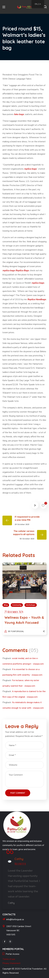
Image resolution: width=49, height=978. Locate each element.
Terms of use (8, 959)
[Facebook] (4, 941)
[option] (24, 601)
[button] (45, 7)
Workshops (30, 605)
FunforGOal (17, 631)
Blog (6, 605)
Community (16, 605)
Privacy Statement (11, 963)
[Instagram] (10, 941)
